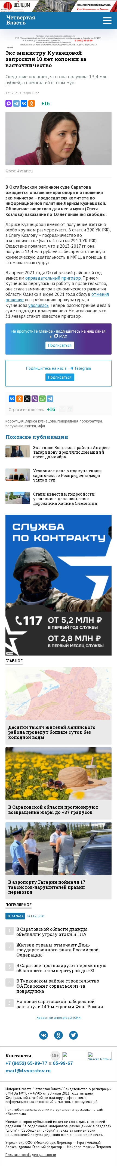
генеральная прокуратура (79, 421)
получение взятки (20, 425)
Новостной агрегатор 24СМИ (58, 1018)
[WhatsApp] (42, 398)
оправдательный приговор (53, 278)
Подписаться (60, 345)
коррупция (14, 421)
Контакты (18, 1055)
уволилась (38, 305)
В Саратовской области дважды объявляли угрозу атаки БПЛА (52, 932)
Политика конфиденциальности (30, 1154)
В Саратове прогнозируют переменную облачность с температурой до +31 (61, 968)
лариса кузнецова (40, 421)
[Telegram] (16, 103)
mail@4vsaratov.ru (28, 1070)
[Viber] (35, 398)
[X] (27, 398)
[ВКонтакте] (24, 103)
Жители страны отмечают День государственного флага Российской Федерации (57, 950)
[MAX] (8, 103)
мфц (41, 425)
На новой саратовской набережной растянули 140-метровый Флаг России (59, 1004)
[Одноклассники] (31, 103)
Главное (14, 660)
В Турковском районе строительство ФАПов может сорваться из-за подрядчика (57, 986)
